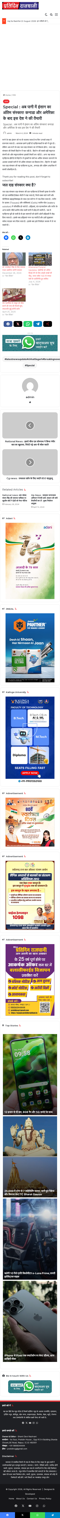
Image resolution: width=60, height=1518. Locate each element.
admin (9, 133)
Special (30, 365)
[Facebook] (23, 1423)
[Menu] (56, 14)
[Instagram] (33, 1423)
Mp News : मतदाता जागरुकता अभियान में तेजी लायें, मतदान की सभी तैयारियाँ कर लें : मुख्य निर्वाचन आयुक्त (44, 499)
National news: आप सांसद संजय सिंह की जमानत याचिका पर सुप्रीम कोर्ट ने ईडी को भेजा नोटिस (14, 498)
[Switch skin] (46, 14)
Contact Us (32, 1498)
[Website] (30, 402)
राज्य (14, 95)
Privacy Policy (45, 1498)
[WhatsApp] (37, 1423)
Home (8, 95)
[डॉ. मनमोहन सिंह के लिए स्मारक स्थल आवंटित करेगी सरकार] (14, 259)
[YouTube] (30, 1423)
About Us (20, 1498)
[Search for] (51, 14)
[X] (26, 1423)
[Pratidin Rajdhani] (20, 5)
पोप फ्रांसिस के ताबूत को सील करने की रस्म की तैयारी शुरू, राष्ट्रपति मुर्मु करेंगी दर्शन (13, 306)
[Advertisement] (30, 58)
